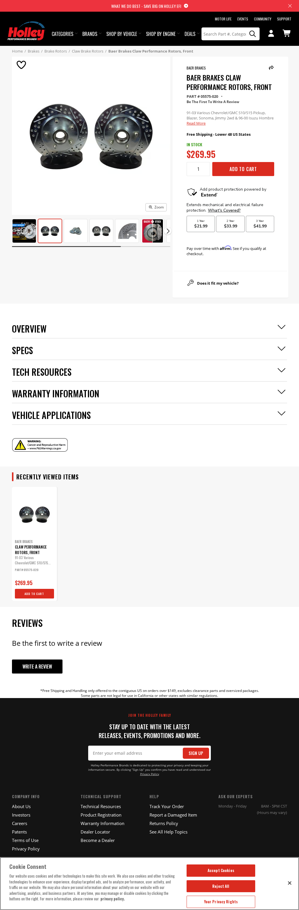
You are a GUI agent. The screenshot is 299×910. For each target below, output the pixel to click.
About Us (21, 806)
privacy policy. (112, 899)
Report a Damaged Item (173, 815)
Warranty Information (102, 823)
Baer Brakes (196, 67)
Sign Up (196, 753)
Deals (190, 33)
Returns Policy (164, 823)
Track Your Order (167, 806)
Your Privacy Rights (221, 901)
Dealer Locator (95, 832)
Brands (89, 33)
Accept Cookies (221, 870)
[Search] (253, 33)
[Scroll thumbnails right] (167, 231)
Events (242, 18)
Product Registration (101, 815)
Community (262, 18)
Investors (21, 815)
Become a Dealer (98, 840)
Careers (19, 823)
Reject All (220, 886)
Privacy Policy (149, 774)
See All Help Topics (168, 832)
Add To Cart (243, 169)
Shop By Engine (160, 33)
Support (284, 18)
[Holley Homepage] (27, 25)
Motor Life (223, 18)
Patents (19, 832)
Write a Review (37, 666)
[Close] (289, 882)
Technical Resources (101, 806)
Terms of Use (25, 840)
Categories (62, 33)
